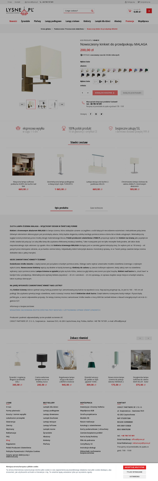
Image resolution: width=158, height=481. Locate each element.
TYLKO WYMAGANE (134, 472)
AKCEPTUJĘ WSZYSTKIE (134, 467)
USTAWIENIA (134, 477)
